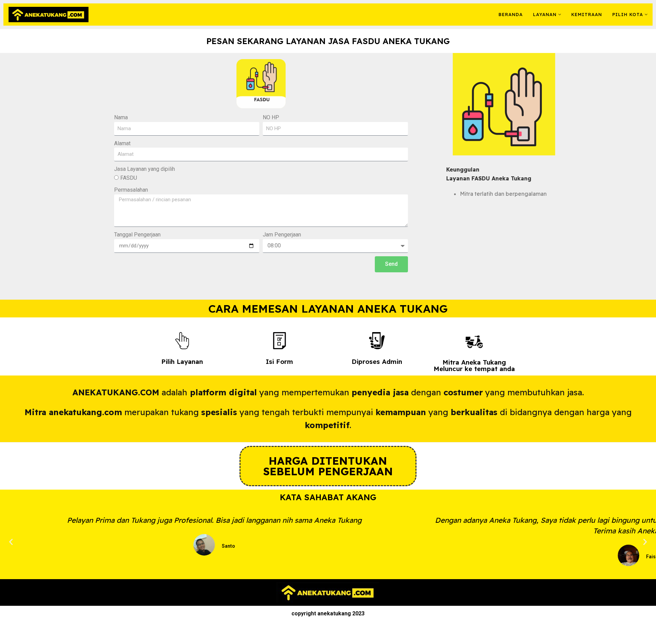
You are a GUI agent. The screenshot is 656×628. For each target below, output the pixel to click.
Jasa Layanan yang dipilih (144, 169)
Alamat (122, 143)
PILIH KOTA (627, 14)
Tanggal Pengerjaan (137, 234)
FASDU (128, 178)
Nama (121, 117)
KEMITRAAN (586, 14)
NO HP (271, 117)
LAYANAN (545, 14)
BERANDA (510, 14)
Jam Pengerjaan (282, 234)
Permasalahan (131, 190)
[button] (11, 542)
